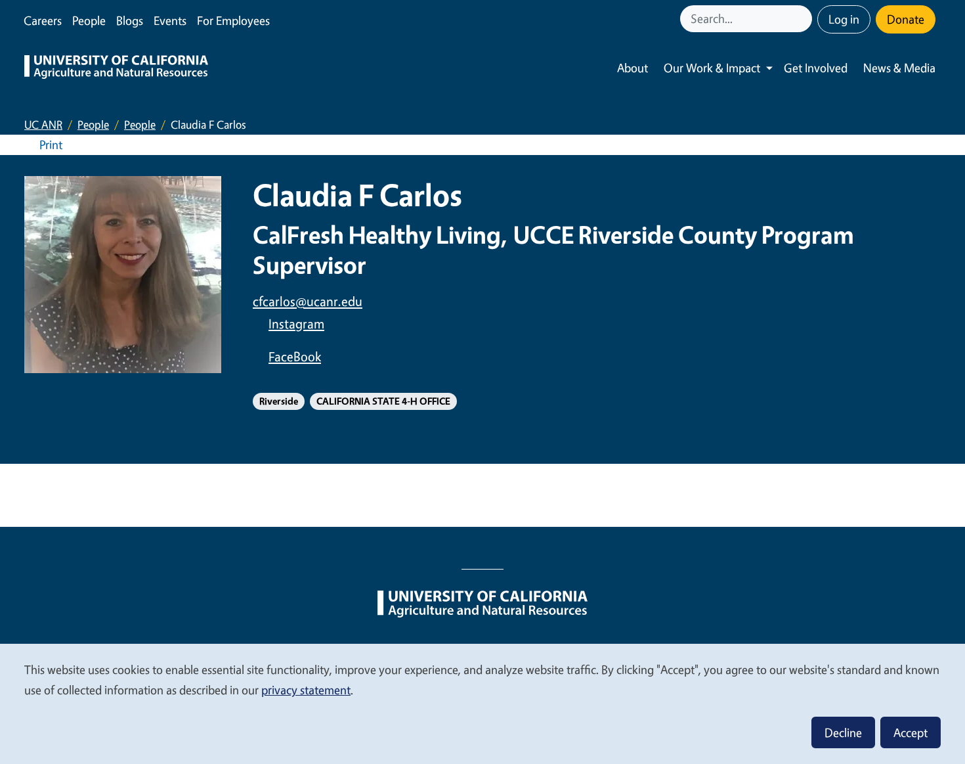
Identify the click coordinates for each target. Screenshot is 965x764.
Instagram (296, 323)
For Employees (233, 20)
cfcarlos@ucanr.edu (307, 301)
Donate (905, 19)
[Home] (116, 68)
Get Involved (815, 68)
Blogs (129, 20)
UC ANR (43, 124)
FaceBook (294, 356)
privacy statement (306, 690)
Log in (843, 19)
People (89, 20)
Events (170, 20)
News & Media (899, 68)
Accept (910, 732)
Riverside (278, 401)
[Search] (803, 18)
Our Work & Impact (712, 68)
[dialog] (482, 703)
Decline (843, 732)
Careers (43, 20)
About (632, 68)
